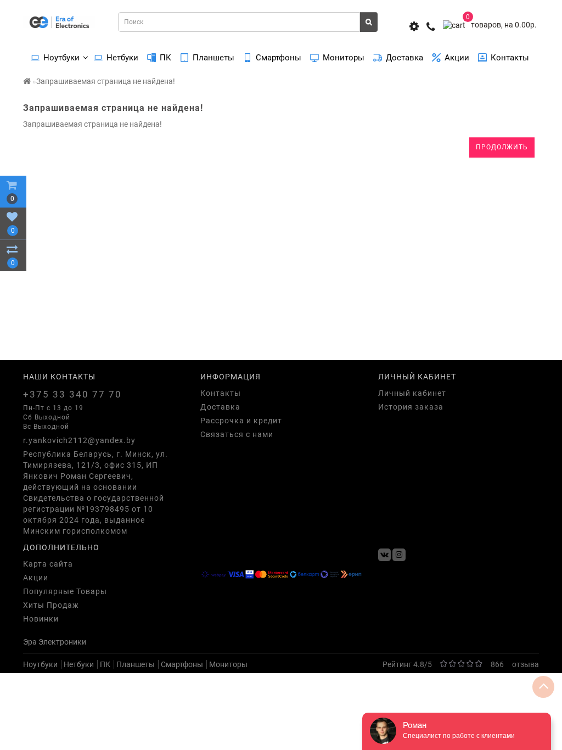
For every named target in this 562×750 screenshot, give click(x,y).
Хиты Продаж (51, 605)
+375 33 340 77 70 (72, 394)
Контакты (510, 58)
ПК (165, 58)
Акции (457, 58)
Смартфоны (278, 58)
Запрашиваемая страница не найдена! (105, 81)
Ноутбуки (61, 58)
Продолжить (502, 147)
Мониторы (343, 58)
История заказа (410, 406)
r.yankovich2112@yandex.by (79, 440)
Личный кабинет (412, 393)
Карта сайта (48, 563)
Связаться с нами (236, 434)
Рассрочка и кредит (241, 420)
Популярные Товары (65, 591)
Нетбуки (122, 58)
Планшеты (213, 58)
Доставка (404, 58)
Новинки (41, 618)
